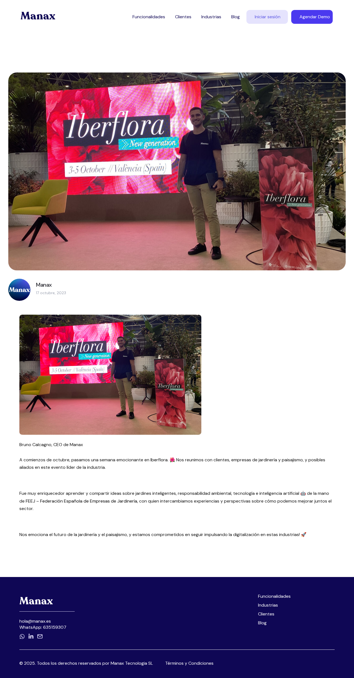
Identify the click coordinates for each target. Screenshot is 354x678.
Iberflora (159, 460)
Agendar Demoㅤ (315, 17)
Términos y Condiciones (189, 663)
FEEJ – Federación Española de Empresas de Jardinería (81, 501)
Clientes (183, 17)
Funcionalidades (148, 17)
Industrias (211, 17)
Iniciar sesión (267, 17)
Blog (235, 17)
